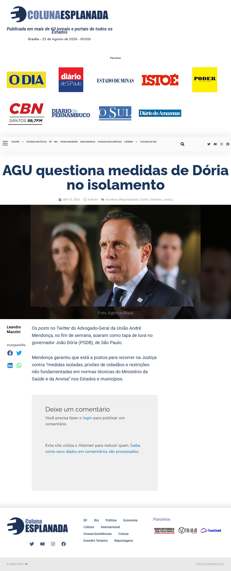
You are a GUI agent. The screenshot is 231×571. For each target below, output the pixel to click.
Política (111, 520)
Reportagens (123, 540)
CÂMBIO (128, 141)
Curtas (144, 199)
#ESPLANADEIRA (69, 141)
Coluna (123, 534)
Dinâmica (156, 199)
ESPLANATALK (87, 141)
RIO (56, 141)
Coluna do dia (148, 141)
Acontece (112, 199)
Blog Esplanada (129, 199)
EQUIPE (15, 141)
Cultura (88, 527)
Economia (130, 520)
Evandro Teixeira (95, 540)
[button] (182, 144)
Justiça (168, 199)
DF (50, 141)
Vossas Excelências (110, 141)
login (87, 418)
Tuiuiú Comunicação (210, 564)
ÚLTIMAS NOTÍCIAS (36, 141)
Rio (96, 520)
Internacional (110, 527)
